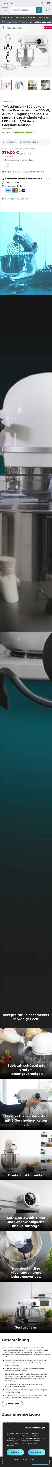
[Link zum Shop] (8, 3)
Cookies (16, 1459)
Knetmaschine (18, 198)
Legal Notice (34, 1459)
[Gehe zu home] (2, 22)
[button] (48, 85)
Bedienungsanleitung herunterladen (18, 160)
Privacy (24, 1459)
